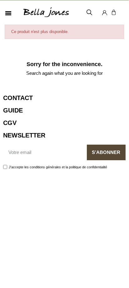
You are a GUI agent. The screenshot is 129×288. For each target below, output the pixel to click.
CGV (10, 122)
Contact (18, 97)
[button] (89, 12)
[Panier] (113, 12)
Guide (13, 110)
